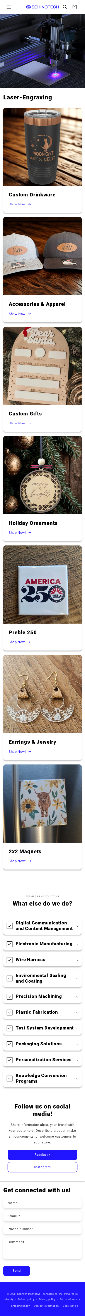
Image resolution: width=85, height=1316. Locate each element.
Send (17, 1271)
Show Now (17, 204)
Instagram (42, 1167)
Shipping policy (20, 1305)
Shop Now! (17, 533)
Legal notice (70, 1305)
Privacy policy (47, 1299)
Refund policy (26, 1299)
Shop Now (17, 642)
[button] (9, 7)
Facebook (42, 1155)
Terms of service (70, 1299)
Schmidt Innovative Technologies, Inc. (40, 1294)
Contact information (46, 1305)
